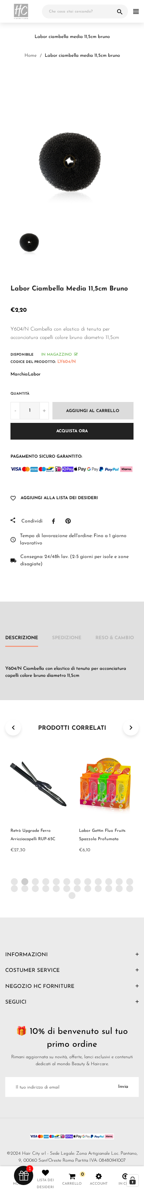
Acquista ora (72, 431)
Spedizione (66, 638)
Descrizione (21, 638)
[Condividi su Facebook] (55, 521)
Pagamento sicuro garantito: (46, 457)
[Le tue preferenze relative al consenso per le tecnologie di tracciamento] (132, 1180)
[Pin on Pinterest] (69, 521)
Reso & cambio (114, 638)
